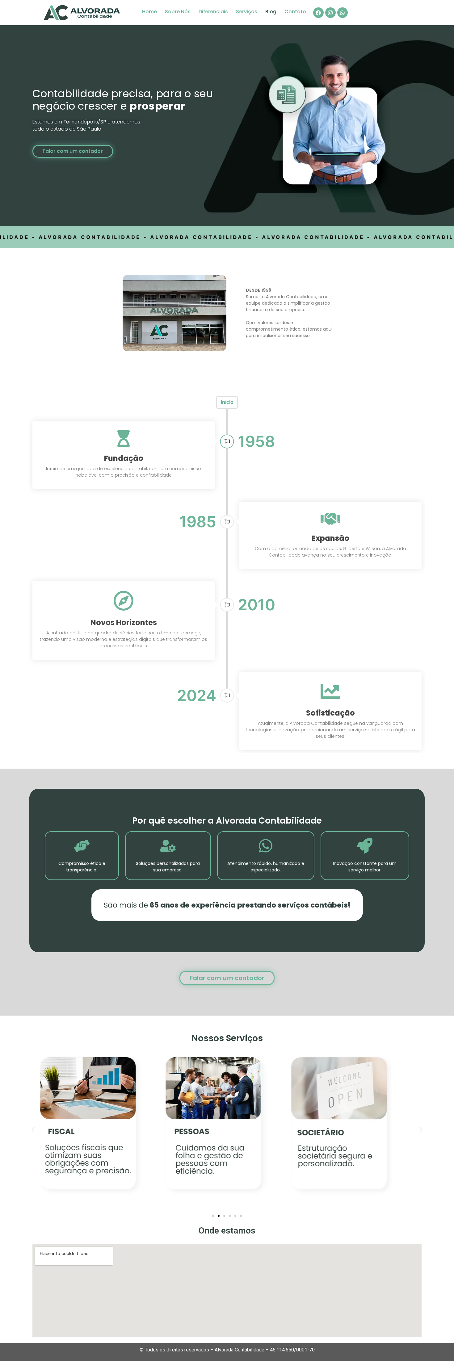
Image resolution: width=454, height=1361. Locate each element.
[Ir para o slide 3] (224, 1216)
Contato (295, 11)
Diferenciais (213, 11)
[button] (33, 1129)
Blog (270, 11)
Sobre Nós (178, 11)
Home (149, 11)
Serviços (246, 11)
